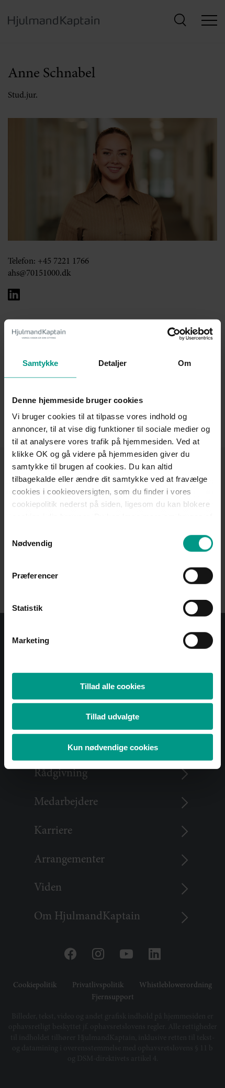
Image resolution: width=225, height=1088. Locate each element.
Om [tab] (184, 362)
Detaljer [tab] (112, 362)
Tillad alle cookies (112, 685)
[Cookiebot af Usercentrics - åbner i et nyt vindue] (167, 334)
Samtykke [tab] (40, 362)
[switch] (188, 572)
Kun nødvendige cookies (113, 746)
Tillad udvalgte (112, 716)
